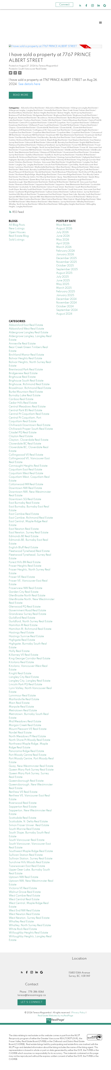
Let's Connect (32, 1002)
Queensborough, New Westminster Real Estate (28, 182)
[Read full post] (55, 48)
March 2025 (64, 288)
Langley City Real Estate (24, 677)
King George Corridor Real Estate (29, 658)
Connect (64, 4)
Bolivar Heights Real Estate (45, 113)
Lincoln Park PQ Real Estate (56, 165)
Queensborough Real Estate (80, 180)
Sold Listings (16, 239)
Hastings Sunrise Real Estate (69, 157)
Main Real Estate (63, 167)
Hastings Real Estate (47, 157)
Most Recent (63, 225)
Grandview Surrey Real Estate (27, 614)
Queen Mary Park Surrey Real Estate (31, 769)
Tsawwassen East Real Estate (49, 194)
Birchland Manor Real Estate (21, 113)
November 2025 (66, 262)
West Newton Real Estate (36, 202)
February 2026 (65, 251)
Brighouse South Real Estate (85, 115)
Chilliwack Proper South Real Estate (44, 125)
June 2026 (63, 236)
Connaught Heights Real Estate (85, 130)
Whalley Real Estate (85, 202)
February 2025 (65, 291)
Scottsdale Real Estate (22, 818)
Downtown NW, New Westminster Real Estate (65, 135)
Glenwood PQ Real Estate (51, 152)
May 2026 (62, 239)
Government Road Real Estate (76, 152)
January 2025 (65, 295)
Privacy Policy (78, 1013)
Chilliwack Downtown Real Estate (29, 425)
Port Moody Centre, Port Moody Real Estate (38, 177)
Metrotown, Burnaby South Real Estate (36, 170)
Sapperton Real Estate (45, 184)
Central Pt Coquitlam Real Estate (33, 123)
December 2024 (66, 299)
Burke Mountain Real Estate (79, 118)
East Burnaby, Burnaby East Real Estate (54, 137)
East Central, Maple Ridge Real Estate (52, 140)
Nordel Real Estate (43, 172)
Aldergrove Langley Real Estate (84, 108)
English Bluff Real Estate (89, 142)
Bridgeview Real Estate (43, 115)
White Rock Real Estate (48, 204)
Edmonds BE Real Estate (35, 142)
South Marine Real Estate (86, 187)
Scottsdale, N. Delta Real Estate (33, 187)
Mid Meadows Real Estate (64, 170)
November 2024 (66, 302)
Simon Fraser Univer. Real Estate (60, 187)
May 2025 (62, 284)
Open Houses (17, 232)
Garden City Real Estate (53, 150)
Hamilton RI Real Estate (85, 155)
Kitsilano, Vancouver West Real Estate (49, 162)
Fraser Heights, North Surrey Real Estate (43, 147)
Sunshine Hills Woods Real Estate (22, 194)
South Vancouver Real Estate (32, 69)
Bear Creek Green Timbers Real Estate (79, 110)
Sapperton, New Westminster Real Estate (73, 184)
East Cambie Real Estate (82, 137)
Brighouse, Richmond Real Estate (23, 118)
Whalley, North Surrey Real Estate (23, 204)
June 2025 (63, 280)
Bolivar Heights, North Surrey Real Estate (75, 113)
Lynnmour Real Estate (24, 167)
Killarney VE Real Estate (66, 160)
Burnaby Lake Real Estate (24, 395)
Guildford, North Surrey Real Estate (60, 155)
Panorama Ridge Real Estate (70, 174)
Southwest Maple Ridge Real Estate (30, 192)
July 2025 (62, 276)
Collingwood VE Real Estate (20, 130)
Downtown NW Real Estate (34, 135)
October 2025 (65, 265)
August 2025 (64, 273)
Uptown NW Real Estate (19, 197)
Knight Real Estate (74, 162)
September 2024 (67, 310)
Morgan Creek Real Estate (87, 170)
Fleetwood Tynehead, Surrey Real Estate (54, 145)
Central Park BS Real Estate (25, 410)
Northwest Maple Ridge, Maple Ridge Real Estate (36, 174)
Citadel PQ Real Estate (69, 125)
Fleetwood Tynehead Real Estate (22, 145)
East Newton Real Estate (79, 140)
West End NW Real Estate (24, 910)
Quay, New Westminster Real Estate (72, 177)
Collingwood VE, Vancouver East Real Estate (51, 130)
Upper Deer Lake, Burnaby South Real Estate (81, 194)
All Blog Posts (17, 225)
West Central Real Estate (52, 199)
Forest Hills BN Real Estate (83, 145)
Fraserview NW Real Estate (31, 150)
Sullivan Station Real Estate (57, 192)
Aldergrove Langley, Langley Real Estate (26, 110)
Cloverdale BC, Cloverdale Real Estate (76, 128)
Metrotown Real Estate (23, 710)
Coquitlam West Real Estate (44, 132)
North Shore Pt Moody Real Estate (29, 740)
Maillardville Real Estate (45, 167)
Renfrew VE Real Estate (59, 182)
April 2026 (63, 243)
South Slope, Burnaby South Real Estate (25, 189)
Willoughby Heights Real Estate (72, 204)
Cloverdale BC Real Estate (48, 128)
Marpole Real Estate (80, 167)
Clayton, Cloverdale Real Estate (22, 128)
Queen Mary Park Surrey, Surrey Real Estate (48, 180)
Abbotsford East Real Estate (33, 108)
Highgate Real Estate (91, 157)
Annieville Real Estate (53, 110)
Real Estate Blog (19, 236)
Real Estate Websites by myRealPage (55, 1016)
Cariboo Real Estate (32, 120)
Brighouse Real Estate (63, 115)
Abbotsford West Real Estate (58, 108)
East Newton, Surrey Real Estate (28, 532)
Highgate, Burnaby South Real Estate (24, 160)
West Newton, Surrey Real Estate (62, 202)
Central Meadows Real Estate (74, 120)
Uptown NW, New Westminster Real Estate (47, 197)
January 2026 (65, 254)
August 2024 (64, 314)
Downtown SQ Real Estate (25, 499)
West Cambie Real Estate (30, 199)
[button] (80, 5)
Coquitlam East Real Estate (20, 132)
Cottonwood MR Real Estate (26, 484)
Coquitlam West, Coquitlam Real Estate (73, 132)
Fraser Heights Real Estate (25, 566)
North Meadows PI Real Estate (65, 172)
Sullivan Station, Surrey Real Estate (84, 192)
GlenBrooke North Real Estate (77, 150)
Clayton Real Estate (88, 125)
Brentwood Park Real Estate (20, 115)
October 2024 (65, 306)
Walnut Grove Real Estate (25, 892)
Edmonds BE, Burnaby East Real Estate (63, 142)
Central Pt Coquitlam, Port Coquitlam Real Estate (68, 123)
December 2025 (66, 258)
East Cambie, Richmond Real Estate (31, 518)
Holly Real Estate (48, 160)
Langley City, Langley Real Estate (29, 165)
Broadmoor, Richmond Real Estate (52, 118)
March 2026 (64, 247)
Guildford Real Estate (34, 155)
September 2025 (67, 269)
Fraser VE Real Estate (70, 147)
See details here (29, 84)
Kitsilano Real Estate (24, 162)
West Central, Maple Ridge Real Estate (79, 199)
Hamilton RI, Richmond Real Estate (23, 157)
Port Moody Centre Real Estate (27, 755)
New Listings (17, 228)
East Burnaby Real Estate (25, 137)
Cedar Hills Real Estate (51, 120)
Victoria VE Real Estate (75, 197)
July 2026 (62, 232)
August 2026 (64, 228)
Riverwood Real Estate (24, 184)
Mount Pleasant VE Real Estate (21, 172)
